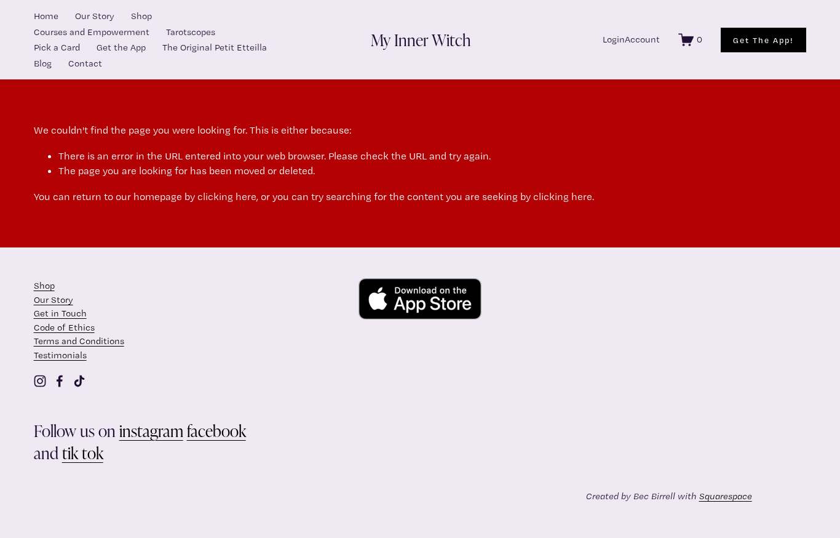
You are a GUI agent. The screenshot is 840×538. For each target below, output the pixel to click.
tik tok (82, 452)
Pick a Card (57, 47)
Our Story (94, 16)
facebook (216, 430)
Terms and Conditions (79, 341)
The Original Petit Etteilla (214, 47)
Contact (85, 63)
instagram (151, 430)
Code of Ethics (64, 327)
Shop (141, 16)
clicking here (226, 196)
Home (46, 16)
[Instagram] (40, 381)
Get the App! (763, 40)
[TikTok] (79, 381)
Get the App (121, 47)
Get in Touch (60, 313)
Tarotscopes (190, 32)
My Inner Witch (421, 39)
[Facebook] (59, 381)
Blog (43, 63)
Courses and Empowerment (91, 32)
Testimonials (60, 355)
